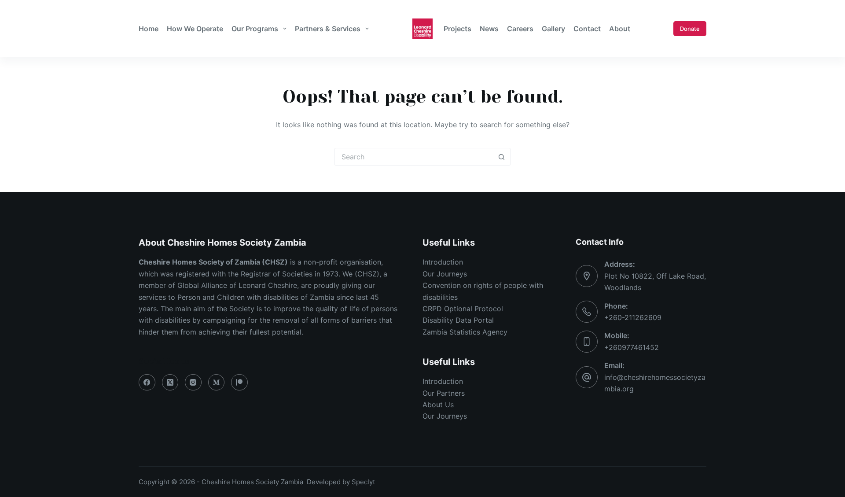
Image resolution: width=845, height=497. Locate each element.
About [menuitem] (619, 28)
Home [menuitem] (148, 28)
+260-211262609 (632, 317)
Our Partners (443, 393)
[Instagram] (193, 382)
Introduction (442, 262)
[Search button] (502, 157)
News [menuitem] (489, 28)
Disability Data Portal (458, 320)
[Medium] (216, 382)
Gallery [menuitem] (553, 28)
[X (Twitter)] (170, 382)
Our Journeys (444, 273)
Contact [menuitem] (587, 28)
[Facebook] (147, 382)
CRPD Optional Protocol (462, 308)
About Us (438, 404)
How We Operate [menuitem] (195, 28)
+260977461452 (631, 347)
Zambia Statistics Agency (464, 332)
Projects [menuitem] (457, 28)
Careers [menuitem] (520, 28)
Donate (690, 28)
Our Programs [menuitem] (254, 28)
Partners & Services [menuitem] (327, 28)
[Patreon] (239, 382)
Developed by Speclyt (341, 482)
